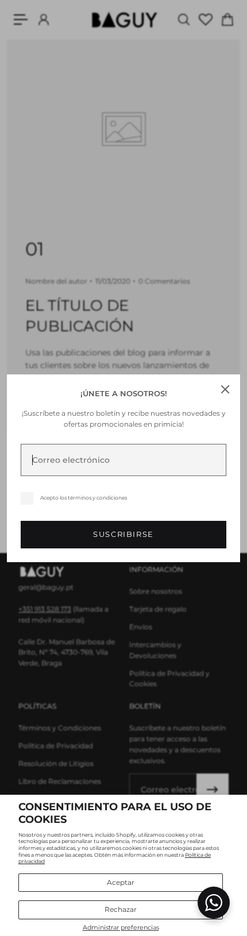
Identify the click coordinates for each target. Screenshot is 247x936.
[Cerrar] (225, 389)
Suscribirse (123, 534)
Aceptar (120, 882)
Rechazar (121, 909)
